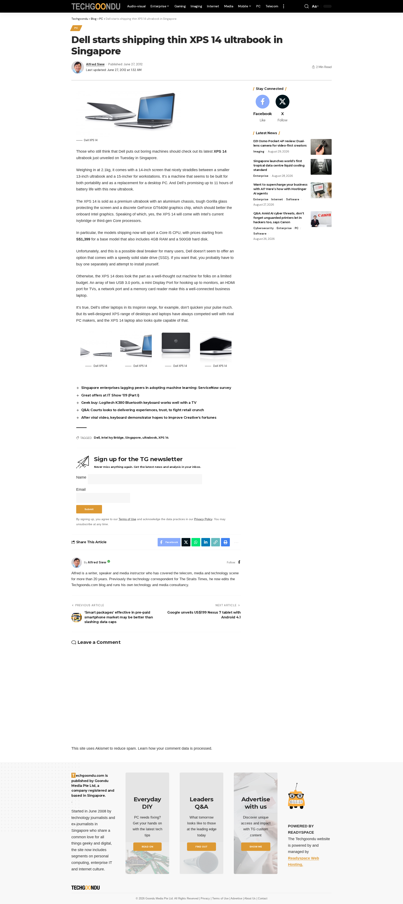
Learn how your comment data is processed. (175, 748)
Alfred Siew (95, 64)
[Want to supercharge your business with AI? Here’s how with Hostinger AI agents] (321, 190)
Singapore (133, 438)
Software (292, 199)
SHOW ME (256, 846)
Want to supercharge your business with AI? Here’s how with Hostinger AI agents (280, 189)
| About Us (249, 898)
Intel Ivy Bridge (112, 438)
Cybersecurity (263, 228)
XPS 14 (163, 438)
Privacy (206, 898)
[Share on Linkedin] (205, 542)
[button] (284, 6)
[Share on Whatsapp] (195, 542)
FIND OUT (201, 846)
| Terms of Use (220, 898)
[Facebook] (239, 562)
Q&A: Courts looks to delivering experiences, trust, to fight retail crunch (142, 410)
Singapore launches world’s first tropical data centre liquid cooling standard (279, 165)
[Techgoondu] (95, 6)
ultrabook (149, 438)
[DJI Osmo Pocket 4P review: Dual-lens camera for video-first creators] (321, 147)
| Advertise (236, 898)
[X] (282, 109)
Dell (97, 438)
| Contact (261, 898)
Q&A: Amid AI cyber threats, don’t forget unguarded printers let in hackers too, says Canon (278, 217)
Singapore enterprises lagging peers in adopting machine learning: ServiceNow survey (156, 388)
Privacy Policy (203, 519)
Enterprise (260, 176)
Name (81, 477)
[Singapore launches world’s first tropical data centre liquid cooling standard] (321, 167)
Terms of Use (127, 519)
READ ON (147, 846)
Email (81, 489)
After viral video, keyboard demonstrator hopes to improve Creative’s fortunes (148, 418)
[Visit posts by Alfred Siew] (76, 562)
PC (76, 28)
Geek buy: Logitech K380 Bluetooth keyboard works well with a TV (138, 403)
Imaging (258, 151)
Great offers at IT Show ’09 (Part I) (110, 395)
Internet (277, 199)
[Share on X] (186, 542)
